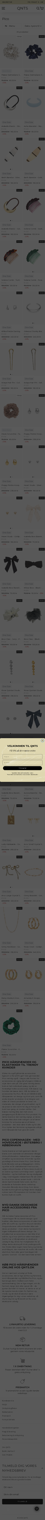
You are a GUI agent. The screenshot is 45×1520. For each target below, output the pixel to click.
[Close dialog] (42, 740)
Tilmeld (22, 768)
